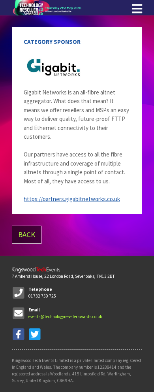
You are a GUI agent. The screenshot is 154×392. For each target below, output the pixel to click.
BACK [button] (26, 234)
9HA (69, 380)
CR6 (60, 380)
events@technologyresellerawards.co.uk (65, 316)
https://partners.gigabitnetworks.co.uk (72, 199)
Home (71, 7)
